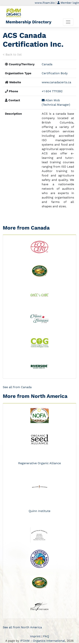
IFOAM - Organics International (42, 640)
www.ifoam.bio (45, 2)
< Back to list (12, 54)
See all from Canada (17, 387)
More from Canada (26, 228)
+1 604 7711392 (52, 91)
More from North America (35, 396)
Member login (69, 2)
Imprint (35, 636)
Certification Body (55, 73)
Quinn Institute (39, 511)
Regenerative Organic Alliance (39, 463)
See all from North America (22, 627)
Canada (47, 64)
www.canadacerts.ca (56, 82)
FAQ (46, 636)
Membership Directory (28, 21)
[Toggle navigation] (68, 22)
